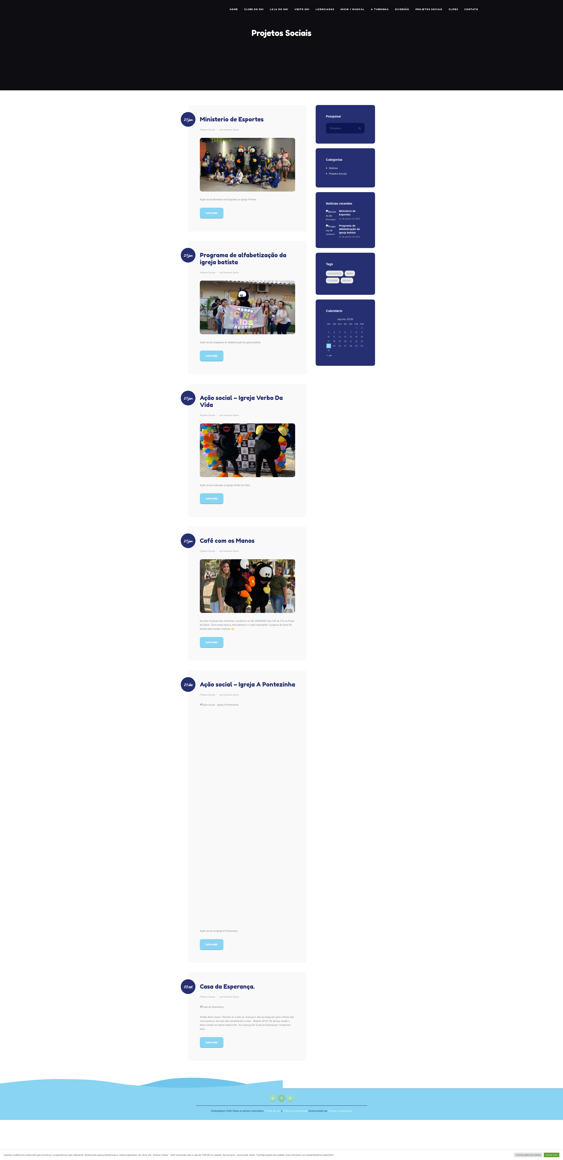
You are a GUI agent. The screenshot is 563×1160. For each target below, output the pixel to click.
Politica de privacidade (295, 1111)
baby (350, 273)
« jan (329, 355)
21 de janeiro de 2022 (349, 219)
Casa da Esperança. (227, 986)
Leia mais (212, 212)
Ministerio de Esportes (232, 119)
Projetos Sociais (207, 129)
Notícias (333, 168)
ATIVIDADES (334, 273)
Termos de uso (273, 1111)
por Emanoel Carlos (229, 129)
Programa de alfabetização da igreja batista (243, 259)
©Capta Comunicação (340, 1111)
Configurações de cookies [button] (528, 1155)
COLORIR (333, 280)
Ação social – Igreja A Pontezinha (247, 684)
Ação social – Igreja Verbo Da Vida (241, 401)
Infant (347, 280)
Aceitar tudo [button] (552, 1155)
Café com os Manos (227, 540)
